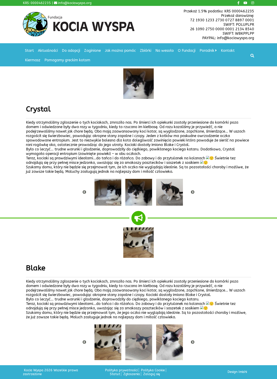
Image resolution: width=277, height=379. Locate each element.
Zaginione (92, 50)
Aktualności (48, 50)
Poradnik (207, 50)
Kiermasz (32, 60)
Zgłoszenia (131, 374)
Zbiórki (145, 50)
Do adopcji (71, 50)
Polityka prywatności (121, 370)
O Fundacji (186, 50)
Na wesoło (164, 50)
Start (29, 50)
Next (193, 192)
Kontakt (228, 50)
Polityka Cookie (153, 370)
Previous (84, 192)
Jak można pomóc (120, 50)
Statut (115, 374)
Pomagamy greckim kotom (67, 60)
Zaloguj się (151, 374)
